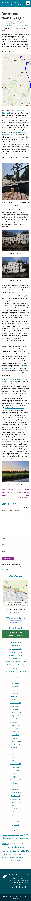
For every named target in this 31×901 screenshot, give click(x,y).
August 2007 (16, 805)
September (14, 23)
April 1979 (15, 825)
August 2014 (16, 767)
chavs (8, 841)
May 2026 (15, 687)
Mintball (23, 22)
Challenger (5, 841)
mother (10, 851)
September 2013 (15, 780)
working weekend (16, 860)
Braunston (14, 838)
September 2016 (15, 748)
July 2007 (15, 809)
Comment (5, 514)
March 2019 (15, 709)
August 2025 (16, 690)
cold (16, 841)
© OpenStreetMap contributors (15, 603)
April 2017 (15, 732)
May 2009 (15, 783)
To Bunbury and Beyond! (15, 665)
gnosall (5, 843)
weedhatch (5, 858)
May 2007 (15, 812)
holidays (24, 843)
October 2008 (15, 796)
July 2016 (15, 751)
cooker (20, 841)
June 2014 (15, 773)
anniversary (12, 835)
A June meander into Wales (15, 652)
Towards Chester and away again (15, 662)
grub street (12, 844)
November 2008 (15, 793)
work (12, 860)
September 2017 (15, 722)
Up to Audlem (15, 658)
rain (14, 854)
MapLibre (23, 103)
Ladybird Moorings (11, 26)
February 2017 (15, 738)
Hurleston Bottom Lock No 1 (14, 408)
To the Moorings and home (15, 655)
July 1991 (15, 818)
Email (4, 545)
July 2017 (15, 729)
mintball (7, 851)
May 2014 (15, 777)
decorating (26, 841)
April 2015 (15, 761)
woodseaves (26, 857)
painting (7, 854)
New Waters (15, 677)
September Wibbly (16, 649)
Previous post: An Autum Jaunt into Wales (7, 492)
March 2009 (15, 789)
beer (26, 834)
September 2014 (15, 764)
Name (4, 538)
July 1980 (15, 822)
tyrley (20, 854)
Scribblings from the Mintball (11, 2)
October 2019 (15, 700)
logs (17, 847)
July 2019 (15, 706)
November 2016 (15, 741)
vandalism (25, 854)
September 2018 (15, 712)
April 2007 (15, 815)
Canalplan (26, 838)
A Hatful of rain (15, 668)
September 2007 (15, 802)
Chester (12, 841)
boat (10, 838)
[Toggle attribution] (26, 602)
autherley (21, 835)
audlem (17, 835)
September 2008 (15, 799)
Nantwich (16, 851)
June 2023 (15, 693)
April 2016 (15, 754)
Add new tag (5, 835)
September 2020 (15, 696)
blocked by (18, 634)
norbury (24, 850)
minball (3, 851)
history (17, 843)
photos (11, 854)
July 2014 (15, 770)
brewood (19, 838)
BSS (23, 838)
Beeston (6, 838)
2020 (8, 23)
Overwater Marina (11, 349)
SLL (16, 854)
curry (23, 841)
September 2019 (15, 703)
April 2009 (15, 786)
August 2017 (16, 725)
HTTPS (27, 843)
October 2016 (15, 744)
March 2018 (15, 719)
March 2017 (15, 735)
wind (23, 857)
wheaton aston (15, 857)
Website (4, 551)
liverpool (12, 846)
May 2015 (15, 757)
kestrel (5, 847)
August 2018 (16, 716)
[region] (15, 593)
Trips (19, 23)
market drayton (23, 847)
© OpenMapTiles (17, 602)
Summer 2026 (15, 646)
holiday (20, 843)
